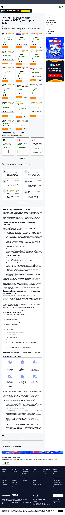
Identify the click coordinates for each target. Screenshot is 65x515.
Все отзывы (22, 203)
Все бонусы (14, 471)
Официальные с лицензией (51, 22)
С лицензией (4, 484)
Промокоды (14, 482)
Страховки (14, 484)
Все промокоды (22, 158)
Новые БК (4, 478)
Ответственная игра (36, 486)
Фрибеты (14, 473)
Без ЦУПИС (4, 480)
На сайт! (11, 151)
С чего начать (35, 471)
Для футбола (48, 33)
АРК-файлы (24, 480)
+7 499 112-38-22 (40, 501)
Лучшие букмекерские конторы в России (52, 18)
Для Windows (25, 478)
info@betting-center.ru (40, 499)
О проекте (55, 471)
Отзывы (11, 34)
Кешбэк (13, 478)
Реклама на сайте (57, 478)
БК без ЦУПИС (48, 35)
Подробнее (15, 45)
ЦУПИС (34, 482)
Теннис (44, 475)
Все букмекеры (5, 473)
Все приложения (25, 471)
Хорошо (61, 510)
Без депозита (15, 475)
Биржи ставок (4, 482)
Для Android (24, 475)
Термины (34, 475)
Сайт (5, 47)
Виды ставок (35, 478)
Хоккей (44, 473)
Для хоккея (48, 29)
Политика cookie (56, 480)
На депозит (14, 480)
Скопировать (6, 150)
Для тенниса (48, 27)
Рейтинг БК (4, 471)
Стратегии (34, 473)
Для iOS (24, 473)
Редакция (55, 473)
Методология (4, 486)
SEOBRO (55, 502)
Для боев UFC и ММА (50, 31)
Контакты (55, 475)
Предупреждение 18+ (58, 484)
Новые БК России (49, 24)
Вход (63, 7)
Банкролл (34, 480)
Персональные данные (58, 482)
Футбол (44, 471)
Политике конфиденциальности (28, 512)
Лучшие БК (4, 475)
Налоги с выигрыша (36, 484)
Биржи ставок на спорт (50, 20)
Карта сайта (55, 486)
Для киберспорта (49, 26)
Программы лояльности (14, 487)
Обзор (11, 47)
